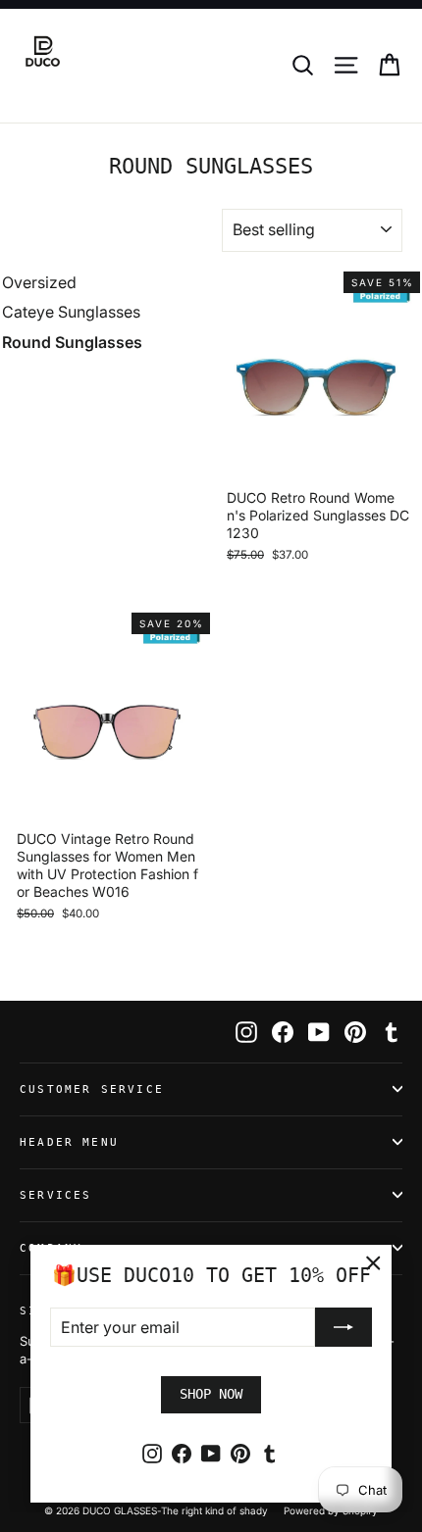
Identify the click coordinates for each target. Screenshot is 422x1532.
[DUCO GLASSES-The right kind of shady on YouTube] (319, 1031)
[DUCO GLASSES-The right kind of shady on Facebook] (282, 1031)
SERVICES (55, 1195)
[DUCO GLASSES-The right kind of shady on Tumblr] (391, 1031)
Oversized (39, 282)
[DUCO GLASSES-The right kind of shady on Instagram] (246, 1031)
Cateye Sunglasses (71, 311)
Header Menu (69, 1142)
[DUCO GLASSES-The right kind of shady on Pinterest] (355, 1031)
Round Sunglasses (72, 342)
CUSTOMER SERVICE (92, 1089)
